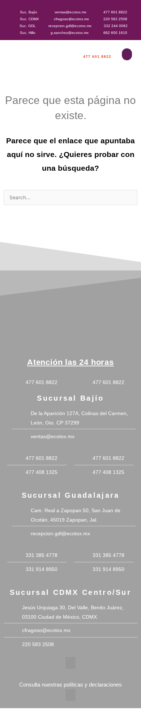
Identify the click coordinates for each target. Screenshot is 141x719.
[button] (127, 54)
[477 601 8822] (97, 49)
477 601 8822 (97, 56)
